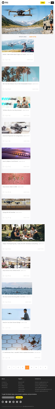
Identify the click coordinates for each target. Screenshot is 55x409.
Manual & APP (21, 382)
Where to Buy (4, 385)
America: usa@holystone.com (41, 382)
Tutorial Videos (21, 389)
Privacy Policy (21, 385)
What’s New (22, 37)
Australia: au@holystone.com (41, 391)
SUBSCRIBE (19, 397)
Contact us (4, 382)
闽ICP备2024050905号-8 (28, 406)
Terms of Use (21, 387)
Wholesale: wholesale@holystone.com (43, 389)
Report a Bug (21, 391)
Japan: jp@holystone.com (41, 387)
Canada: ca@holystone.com (41, 385)
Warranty (20, 384)
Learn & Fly (32, 37)
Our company (5, 384)
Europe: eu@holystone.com (41, 384)
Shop (42, 2)
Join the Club (4, 387)
